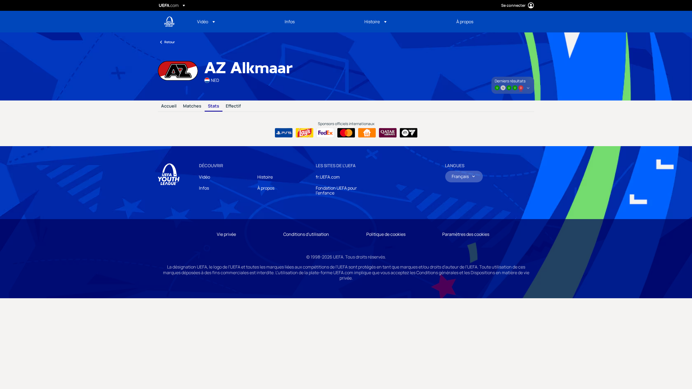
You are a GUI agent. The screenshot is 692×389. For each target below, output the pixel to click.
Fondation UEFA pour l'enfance (336, 190)
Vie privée (226, 234)
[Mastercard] (346, 133)
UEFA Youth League (169, 21)
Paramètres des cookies (465, 234)
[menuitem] (234, 21)
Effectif (233, 106)
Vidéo (204, 177)
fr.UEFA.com (328, 177)
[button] (206, 21)
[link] (289, 21)
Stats (213, 106)
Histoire (265, 177)
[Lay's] (304, 133)
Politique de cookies (385, 234)
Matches (192, 106)
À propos (265, 188)
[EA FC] (408, 133)
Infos (204, 188)
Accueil (169, 106)
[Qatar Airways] (388, 133)
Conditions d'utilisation (306, 234)
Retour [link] (169, 42)
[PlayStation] (283, 133)
